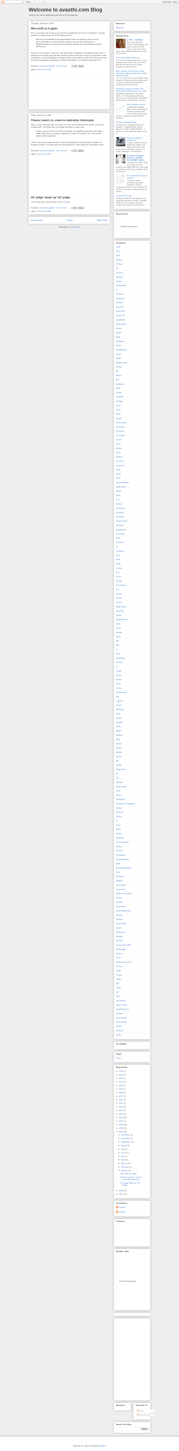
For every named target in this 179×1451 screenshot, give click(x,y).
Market (119, 718)
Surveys (119, 941)
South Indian (121, 923)
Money (119, 748)
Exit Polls (119, 542)
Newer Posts (37, 220)
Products (119, 851)
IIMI (117, 645)
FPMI (118, 564)
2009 (121, 1125)
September (126, 1142)
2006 (121, 1190)
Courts (118, 440)
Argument (120, 307)
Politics (119, 834)
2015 (121, 1103)
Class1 (119, 418)
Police (118, 829)
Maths (118, 726)
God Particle (121, 585)
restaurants (120, 889)
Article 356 (120, 311)
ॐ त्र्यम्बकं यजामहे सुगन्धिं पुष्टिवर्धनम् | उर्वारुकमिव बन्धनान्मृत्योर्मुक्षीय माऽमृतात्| (135, 158)
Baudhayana (121, 350)
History (119, 615)
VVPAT (119, 1026)
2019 (118, 255)
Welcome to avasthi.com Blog (65, 10)
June (123, 1153)
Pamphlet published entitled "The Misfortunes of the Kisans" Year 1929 (131, 90)
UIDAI (118, 988)
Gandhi (119, 581)
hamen (119, 602)
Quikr (118, 864)
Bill (117, 371)
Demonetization (122, 482)
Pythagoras (120, 855)
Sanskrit (119, 902)
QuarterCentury (122, 859)
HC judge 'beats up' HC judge (50, 197)
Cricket (119, 448)
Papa (118, 791)
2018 (121, 1092)
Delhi (118, 478)
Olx (117, 778)
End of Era (120, 534)
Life (117, 697)
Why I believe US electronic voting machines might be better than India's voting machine (131, 73)
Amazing (119, 294)
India (118, 654)
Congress (120, 431)
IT (117, 667)
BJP (117, 380)
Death (118, 474)
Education (120, 517)
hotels (118, 628)
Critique (119, 457)
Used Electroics (122, 1009)
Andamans (120, 298)
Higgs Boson (121, 607)
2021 (121, 1082)
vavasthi (122, 1207)
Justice (119, 675)
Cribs (118, 444)
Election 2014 (121, 521)
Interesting (120, 658)
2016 (121, 1100)
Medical (119, 735)
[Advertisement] (69, 90)
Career (119, 392)
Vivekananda (121, 1022)
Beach (118, 354)
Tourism (119, 966)
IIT (117, 649)
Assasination (121, 324)
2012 (121, 1114)
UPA (118, 996)
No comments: (62, 66)
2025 (121, 1071)
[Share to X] (77, 66)
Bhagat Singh (121, 363)
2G (117, 268)
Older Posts (102, 220)
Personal (119, 812)
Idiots (118, 637)
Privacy (119, 846)
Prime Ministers (122, 842)
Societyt (119, 919)
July (123, 1149)
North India (120, 769)
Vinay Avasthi (121, 1018)
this (70, 35)
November (125, 1138)
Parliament (120, 799)
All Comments (145, 1415)
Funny (118, 577)
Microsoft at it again (44, 28)
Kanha (118, 679)
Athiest (119, 328)
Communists (121, 422)
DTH (118, 500)
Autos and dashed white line (127, 58)
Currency (120, 461)
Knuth (118, 684)
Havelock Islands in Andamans (135, 139)
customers (120, 465)
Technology (120, 949)
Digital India (121, 487)
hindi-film (119, 611)
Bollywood (120, 384)
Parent (118, 795)
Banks (118, 345)
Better (118, 358)
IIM (117, 641)
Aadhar (119, 281)
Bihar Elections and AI (136, 104)
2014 (118, 251)
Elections (119, 525)
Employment (121, 530)
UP (117, 992)
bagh (118, 337)
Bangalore (120, 341)
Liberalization (121, 692)
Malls (118, 714)
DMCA (118, 491)
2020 (121, 1085)
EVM (118, 538)
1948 (118, 247)
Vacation (119, 1013)
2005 (121, 1194)
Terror (118, 958)
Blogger (102, 1446)
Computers (120, 427)
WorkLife (119, 1031)
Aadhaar (119, 277)
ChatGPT (120, 397)
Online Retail (121, 786)
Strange (119, 936)
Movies (119, 756)
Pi (117, 821)
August (124, 1145)
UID (117, 983)
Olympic (119, 782)
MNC (118, 739)
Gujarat (119, 594)
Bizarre (119, 375)
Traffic (118, 971)
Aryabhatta (120, 320)
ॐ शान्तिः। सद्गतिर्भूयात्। (135, 40)
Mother (119, 752)
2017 (121, 1096)
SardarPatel (121, 906)
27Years (119, 264)
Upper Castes (121, 1005)
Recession (120, 876)
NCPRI (119, 765)
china (118, 405)
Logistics (119, 701)
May (123, 1156)
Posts (141, 1411)
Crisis (118, 452)
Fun (117, 572)
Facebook (120, 551)
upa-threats (121, 1000)
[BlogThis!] (75, 66)
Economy (120, 512)
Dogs (118, 495)
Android (119, 302)
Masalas (119, 722)
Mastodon (120, 28)
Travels (119, 975)
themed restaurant (123, 962)
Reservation (121, 885)
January (124, 1170)
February (125, 1167)
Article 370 (120, 315)
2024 (121, 1075)
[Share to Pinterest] (82, 66)
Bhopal (119, 367)
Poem (118, 825)
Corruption (120, 435)
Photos (119, 816)
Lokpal (118, 705)
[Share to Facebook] (80, 66)
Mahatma (120, 709)
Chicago (119, 401)
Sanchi (119, 898)
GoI (117, 589)
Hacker (119, 598)
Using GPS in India (124, 196)
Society (119, 915)
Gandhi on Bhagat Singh (126, 122)
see (64, 202)
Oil (117, 774)
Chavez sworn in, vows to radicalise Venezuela (62, 120)
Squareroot (120, 932)
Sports (118, 928)
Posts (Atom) (74, 227)
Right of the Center (124, 893)
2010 (121, 1121)
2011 (121, 1117)
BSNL (118, 388)
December (125, 1135)
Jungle (118, 671)
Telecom (119, 953)
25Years (119, 260)
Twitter (118, 979)
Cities (118, 414)
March (124, 1163)
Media (118, 731)
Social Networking (123, 911)
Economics (120, 508)
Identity (119, 632)
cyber (118, 470)
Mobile (118, 744)
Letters (119, 688)
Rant (118, 872)
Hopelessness (122, 619)
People (119, 808)
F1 (117, 547)
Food (118, 555)
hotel (118, 624)
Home (70, 220)
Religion (119, 881)
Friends (119, 568)
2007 (121, 1132)
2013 (121, 1110)
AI (117, 290)
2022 (121, 1078)
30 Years (119, 273)
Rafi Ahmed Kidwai (123, 868)
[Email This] (72, 66)
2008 (121, 1128)
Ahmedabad (121, 285)
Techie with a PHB (44, 70)
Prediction (120, 838)
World (118, 1035)
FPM (118, 559)
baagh (118, 333)
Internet (119, 662)
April (123, 1160)
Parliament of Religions (125, 804)
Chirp (118, 410)
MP (117, 761)
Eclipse (119, 504)
